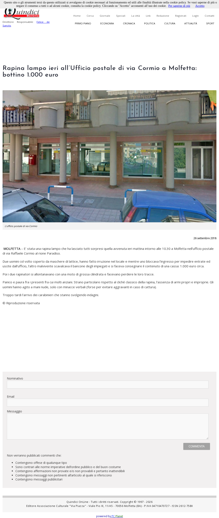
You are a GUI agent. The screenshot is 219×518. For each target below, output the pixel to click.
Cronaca (129, 23)
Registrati (180, 15)
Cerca (90, 15)
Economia (107, 23)
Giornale (105, 15)
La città (135, 15)
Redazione (163, 15)
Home (77, 15)
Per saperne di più (179, 5)
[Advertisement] (109, 338)
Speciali (120, 15)
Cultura (169, 23)
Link (148, 15)
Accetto (199, 5)
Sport (210, 23)
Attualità (190, 23)
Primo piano (83, 23)
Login (195, 15)
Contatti (209, 15)
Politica (149, 23)
